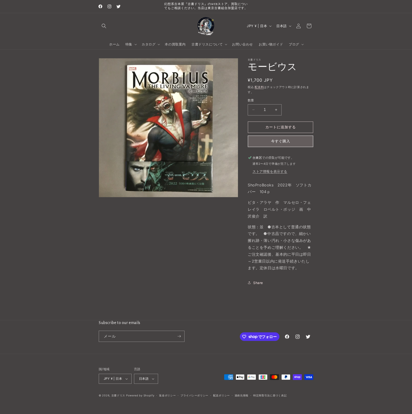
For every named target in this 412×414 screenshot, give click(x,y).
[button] (104, 26)
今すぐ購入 (280, 141)
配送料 (259, 87)
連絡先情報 (242, 395)
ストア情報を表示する (269, 171)
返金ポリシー (167, 395)
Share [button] (258, 283)
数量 (251, 100)
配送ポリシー (221, 395)
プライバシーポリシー (194, 395)
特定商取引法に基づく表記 (270, 395)
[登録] (179, 336)
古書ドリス (118, 395)
